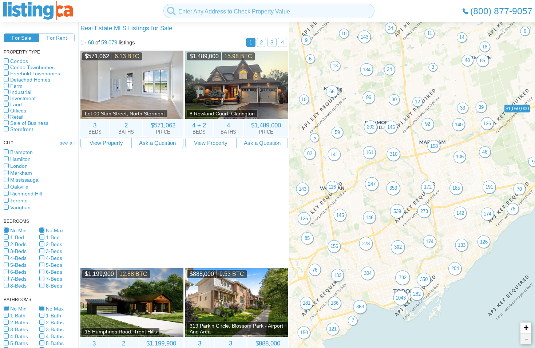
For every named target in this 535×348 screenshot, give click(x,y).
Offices (18, 111)
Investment (23, 98)
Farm (16, 86)
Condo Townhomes (32, 67)
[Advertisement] (184, 208)
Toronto (19, 200)
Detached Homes (30, 80)
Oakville (19, 187)
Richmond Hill (26, 194)
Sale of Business (29, 123)
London (19, 166)
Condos (19, 61)
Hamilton (20, 159)
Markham (21, 173)
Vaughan (20, 207)
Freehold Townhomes (35, 73)
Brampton (21, 152)
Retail (16, 117)
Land (16, 104)
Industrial (20, 92)
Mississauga (24, 180)
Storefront (21, 129)
